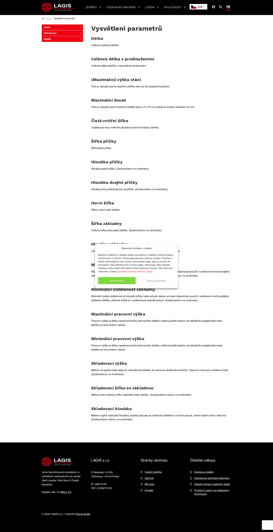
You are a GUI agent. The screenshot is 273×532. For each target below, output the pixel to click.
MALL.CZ (66, 492)
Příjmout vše (117, 280)
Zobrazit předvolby (156, 280)
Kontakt (149, 490)
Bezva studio (83, 514)
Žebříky (91, 7)
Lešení (150, 7)
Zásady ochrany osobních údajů (212, 484)
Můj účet (216, 6)
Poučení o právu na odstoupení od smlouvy (211, 492)
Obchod (149, 478)
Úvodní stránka (153, 472)
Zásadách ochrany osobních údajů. (135, 271)
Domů (49, 18)
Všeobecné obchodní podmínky (212, 478)
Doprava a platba (203, 472)
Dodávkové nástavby (121, 7)
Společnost (172, 7)
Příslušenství (50, 33)
